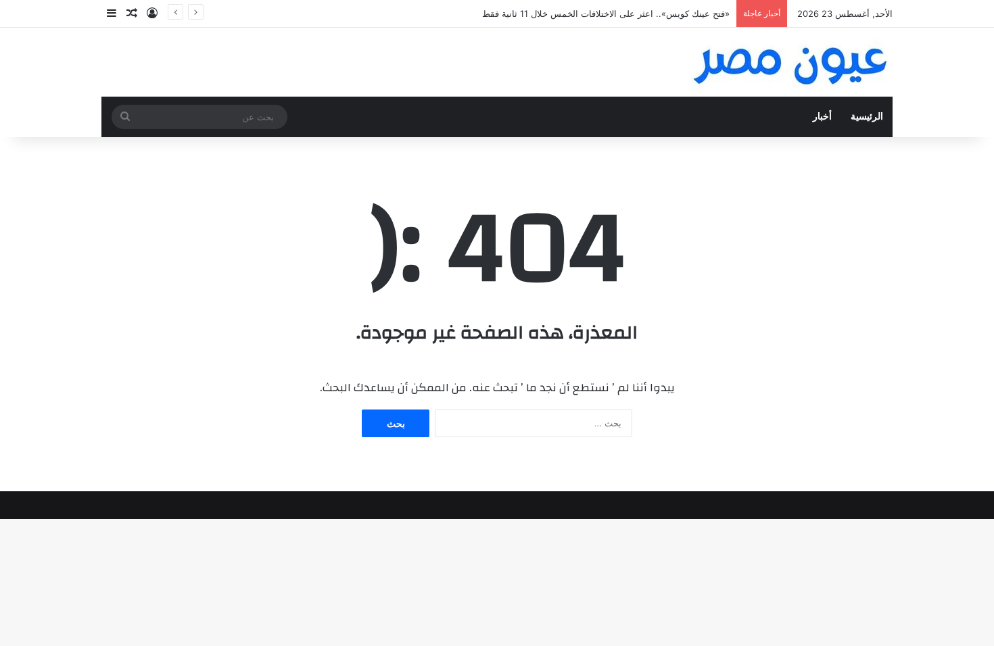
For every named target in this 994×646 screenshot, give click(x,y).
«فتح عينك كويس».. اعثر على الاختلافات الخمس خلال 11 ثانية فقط (606, 13)
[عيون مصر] (791, 62)
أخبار (822, 116)
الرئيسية (867, 116)
